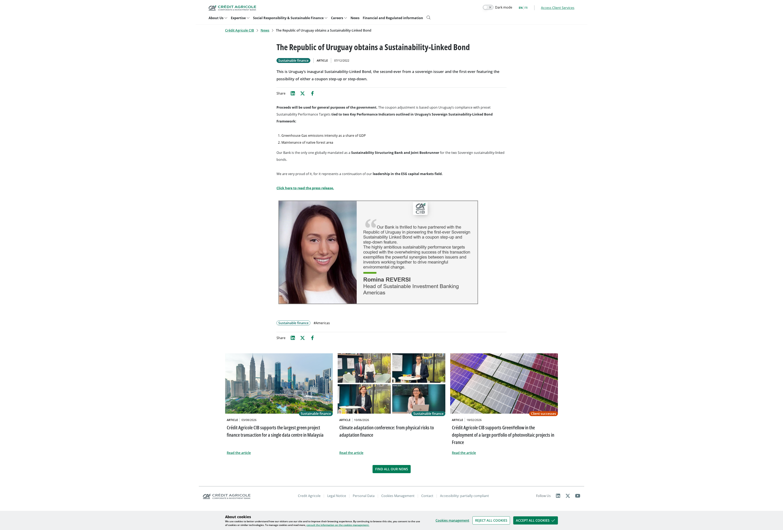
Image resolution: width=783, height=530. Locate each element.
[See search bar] (428, 17)
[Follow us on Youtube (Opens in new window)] (577, 495)
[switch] (488, 7)
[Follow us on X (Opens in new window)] (567, 495)
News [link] (265, 30)
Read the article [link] (239, 453)
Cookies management (452, 520)
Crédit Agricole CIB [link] (239, 30)
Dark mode (503, 7)
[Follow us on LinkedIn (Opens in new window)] (558, 495)
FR (526, 8)
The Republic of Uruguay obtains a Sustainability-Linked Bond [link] (323, 30)
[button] (491, 520)
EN (521, 8)
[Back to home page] (232, 8)
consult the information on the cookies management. (337, 525)
